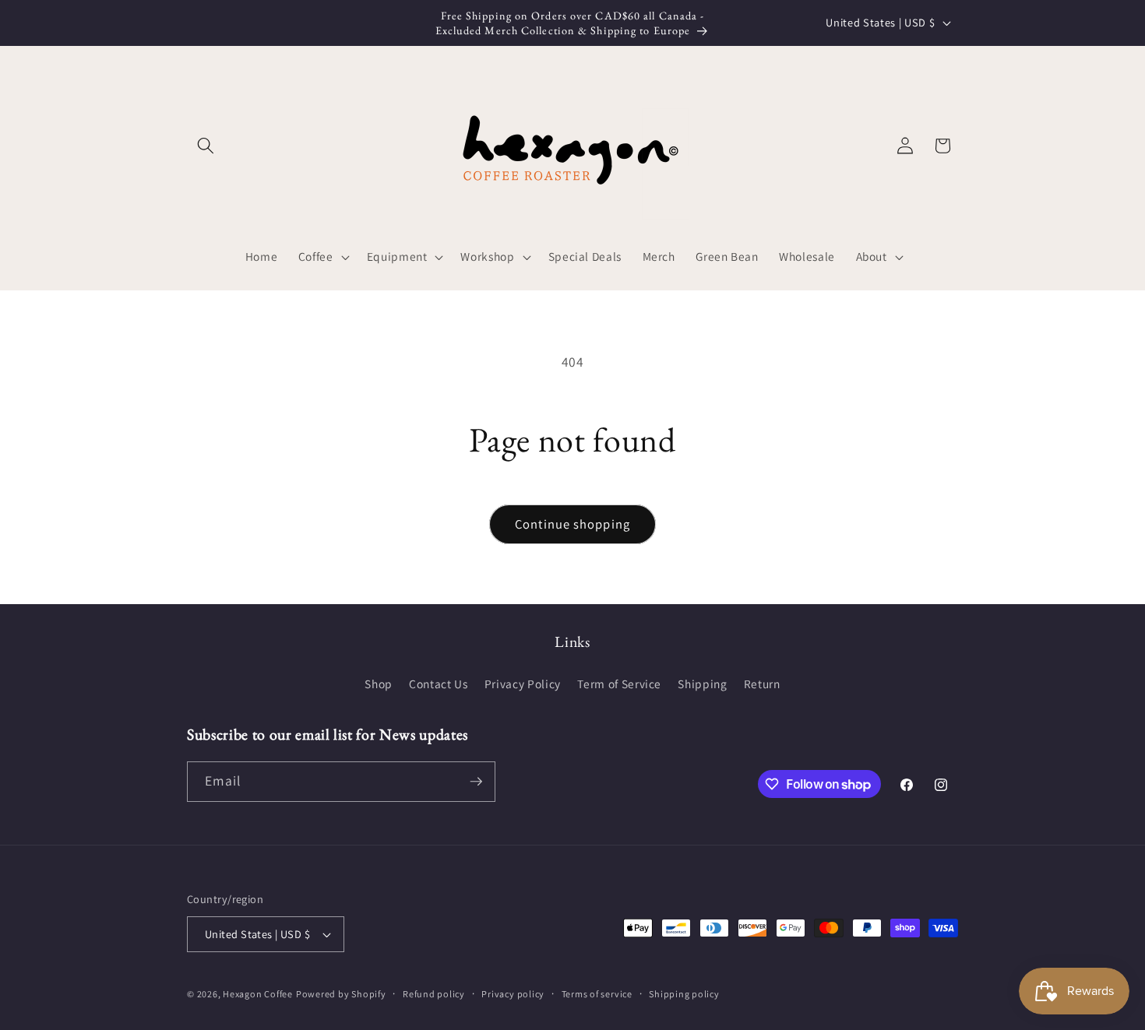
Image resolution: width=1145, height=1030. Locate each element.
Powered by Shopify (341, 994)
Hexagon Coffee (258, 994)
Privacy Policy (522, 683)
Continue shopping (572, 524)
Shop (379, 683)
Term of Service (619, 683)
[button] (205, 145)
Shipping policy (684, 994)
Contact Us (438, 683)
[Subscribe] (476, 781)
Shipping (702, 683)
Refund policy (434, 994)
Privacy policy (512, 994)
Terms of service (597, 994)
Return (762, 683)
